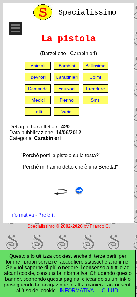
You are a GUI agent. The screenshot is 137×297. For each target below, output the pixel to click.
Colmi (95, 77)
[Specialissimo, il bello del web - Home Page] (44, 18)
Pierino (67, 100)
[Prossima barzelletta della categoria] (79, 193)
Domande (38, 88)
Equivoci (66, 88)
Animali (38, 65)
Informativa (21, 215)
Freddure (95, 88)
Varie (66, 111)
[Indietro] (60, 193)
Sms (95, 100)
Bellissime (95, 65)
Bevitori (38, 77)
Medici (38, 100)
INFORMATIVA (77, 290)
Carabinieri (67, 77)
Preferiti (47, 215)
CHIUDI (110, 290)
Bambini (67, 65)
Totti (38, 111)
